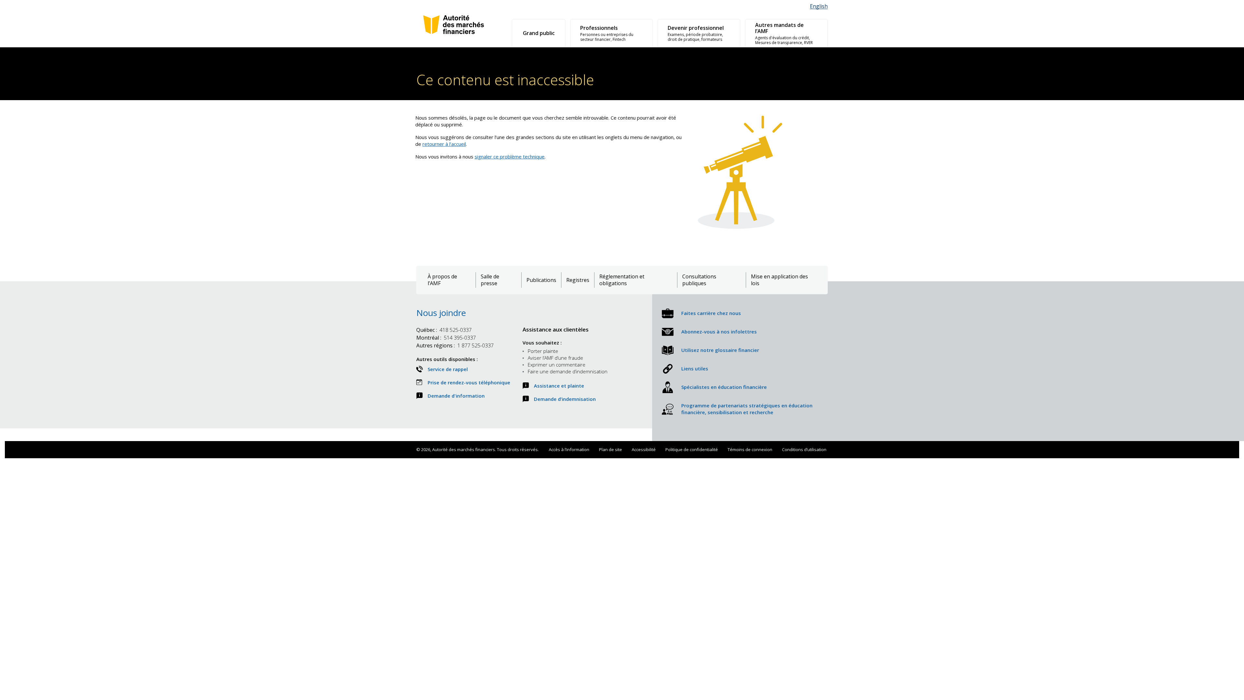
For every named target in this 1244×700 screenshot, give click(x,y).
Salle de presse (490, 280)
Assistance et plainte (559, 385)
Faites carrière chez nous (711, 313)
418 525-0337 (444, 329)
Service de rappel (448, 369)
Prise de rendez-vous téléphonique (469, 382)
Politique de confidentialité (691, 449)
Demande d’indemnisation (565, 399)
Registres (577, 280)
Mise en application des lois (779, 280)
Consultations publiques (699, 280)
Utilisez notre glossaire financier (720, 350)
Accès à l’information (569, 449)
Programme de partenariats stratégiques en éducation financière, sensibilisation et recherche (746, 408)
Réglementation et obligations (621, 280)
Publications (541, 280)
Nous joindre (441, 313)
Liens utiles (694, 368)
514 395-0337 (446, 337)
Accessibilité (644, 449)
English (819, 6)
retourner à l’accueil (444, 144)
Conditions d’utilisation (804, 449)
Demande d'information (456, 395)
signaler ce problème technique (510, 156)
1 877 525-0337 (455, 345)
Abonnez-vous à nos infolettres (719, 331)
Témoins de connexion (750, 449)
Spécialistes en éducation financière (724, 387)
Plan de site (610, 449)
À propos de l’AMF (442, 280)
